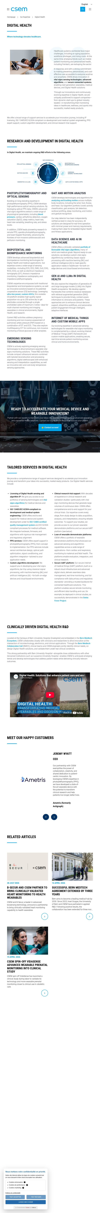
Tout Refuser (36, 1197)
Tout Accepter (15, 1197)
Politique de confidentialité (12, 1192)
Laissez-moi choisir (26, 1202)
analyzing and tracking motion (64, 200)
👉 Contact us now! (50, 427)
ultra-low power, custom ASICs (20, 294)
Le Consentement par (25, 1207)
